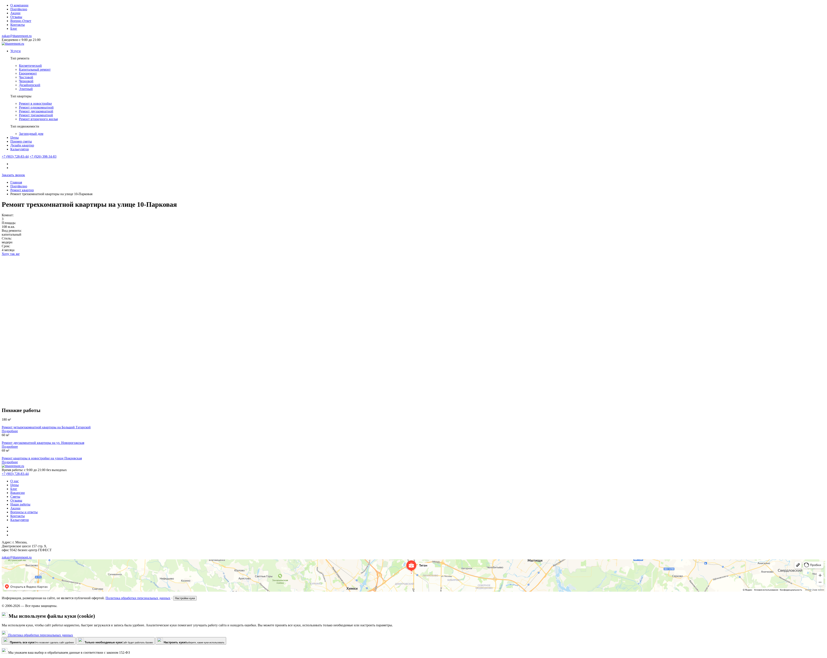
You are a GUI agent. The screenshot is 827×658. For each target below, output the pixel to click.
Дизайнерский (29, 85)
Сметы (15, 496)
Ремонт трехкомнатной (36, 115)
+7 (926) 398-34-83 (43, 156)
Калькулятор (19, 149)
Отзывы (16, 500)
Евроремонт (28, 73)
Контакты (17, 516)
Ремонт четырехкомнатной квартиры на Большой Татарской (46, 427)
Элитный (26, 89)
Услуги (15, 51)
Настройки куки (185, 598)
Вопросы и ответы (24, 512)
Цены (14, 137)
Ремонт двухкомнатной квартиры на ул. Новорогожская (43, 443)
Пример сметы (21, 141)
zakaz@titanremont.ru (17, 36)
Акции (15, 508)
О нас (14, 481)
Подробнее (10, 431)
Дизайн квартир (22, 145)
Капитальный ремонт (35, 69)
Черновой (26, 81)
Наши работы (20, 504)
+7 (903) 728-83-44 (15, 156)
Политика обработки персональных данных (138, 598)
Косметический (30, 65)
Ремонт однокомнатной (36, 107)
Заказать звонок (13, 175)
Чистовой (26, 77)
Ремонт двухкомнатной (36, 111)
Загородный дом (31, 133)
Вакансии (17, 493)
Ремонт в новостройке (35, 103)
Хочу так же (11, 254)
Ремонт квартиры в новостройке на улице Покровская (42, 458)
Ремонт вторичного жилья (38, 119)
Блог (13, 489)
